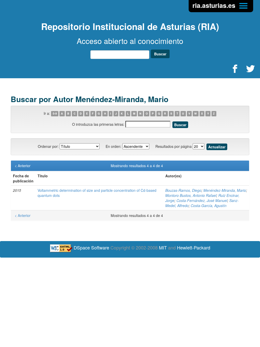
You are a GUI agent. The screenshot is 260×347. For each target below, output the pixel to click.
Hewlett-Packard (193, 247)
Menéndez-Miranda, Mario (224, 190)
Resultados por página (173, 146)
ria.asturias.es (214, 5)
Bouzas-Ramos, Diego (183, 190)
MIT (163, 247)
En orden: (113, 146)
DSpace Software (91, 247)
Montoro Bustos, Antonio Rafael (190, 195)
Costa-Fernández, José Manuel (201, 200)
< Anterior (22, 165)
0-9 (55, 114)
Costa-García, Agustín (208, 205)
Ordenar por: (48, 146)
